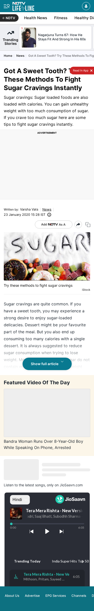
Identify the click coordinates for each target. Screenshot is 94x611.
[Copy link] (87, 224)
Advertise (32, 596)
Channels (78, 596)
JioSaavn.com (71, 485)
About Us (12, 596)
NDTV (10, 18)
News (20, 55)
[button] (86, 6)
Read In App (80, 70)
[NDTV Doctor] (23, 5)
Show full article (44, 364)
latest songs (35, 485)
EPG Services (55, 596)
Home (8, 55)
